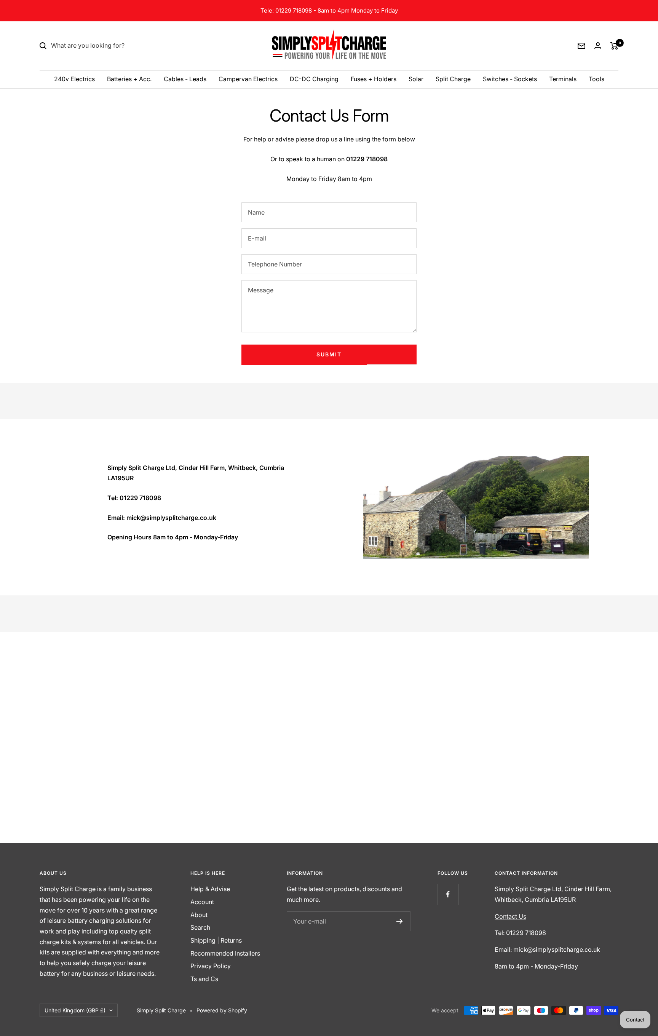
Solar (416, 79)
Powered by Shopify (221, 1010)
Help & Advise (210, 889)
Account (202, 902)
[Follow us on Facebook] (448, 894)
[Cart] (614, 46)
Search (200, 927)
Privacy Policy (210, 966)
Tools (596, 79)
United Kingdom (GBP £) (75, 1010)
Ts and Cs (204, 979)
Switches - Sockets (510, 79)
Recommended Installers (225, 953)
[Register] (399, 921)
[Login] (597, 45)
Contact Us (510, 916)
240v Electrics (74, 79)
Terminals (563, 79)
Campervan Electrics (248, 79)
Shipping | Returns (216, 940)
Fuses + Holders (373, 79)
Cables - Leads (185, 79)
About (199, 915)
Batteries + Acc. (129, 79)
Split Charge (453, 79)
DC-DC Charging (314, 79)
